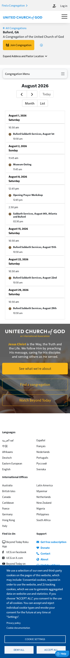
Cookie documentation (18, 627)
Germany (7, 514)
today (47, 94)
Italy (4, 525)
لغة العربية (8, 440)
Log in (63, 5)
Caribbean (8, 502)
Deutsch (7, 457)
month (29, 103)
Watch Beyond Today (35, 400)
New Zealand (43, 502)
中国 (5, 446)
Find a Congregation (13, 5)
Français (40, 446)
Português (42, 457)
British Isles (8, 491)
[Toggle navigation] (35, 73)
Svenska (41, 469)
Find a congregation (35, 384)
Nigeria (40, 508)
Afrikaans (7, 451)
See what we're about (35, 368)
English (6, 469)
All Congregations (15, 28)
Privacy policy (13, 622)
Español (40, 440)
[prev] (21, 94)
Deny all (19, 649)
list (42, 103)
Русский (41, 463)
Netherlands (43, 496)
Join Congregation (20, 45)
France (6, 508)
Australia (7, 485)
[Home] (22, 17)
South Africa (43, 520)
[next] (32, 94)
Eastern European (12, 463)
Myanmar (41, 491)
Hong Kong (8, 520)
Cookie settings (35, 639)
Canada (6, 496)
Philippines (42, 514)
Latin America (44, 485)
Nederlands (43, 451)
